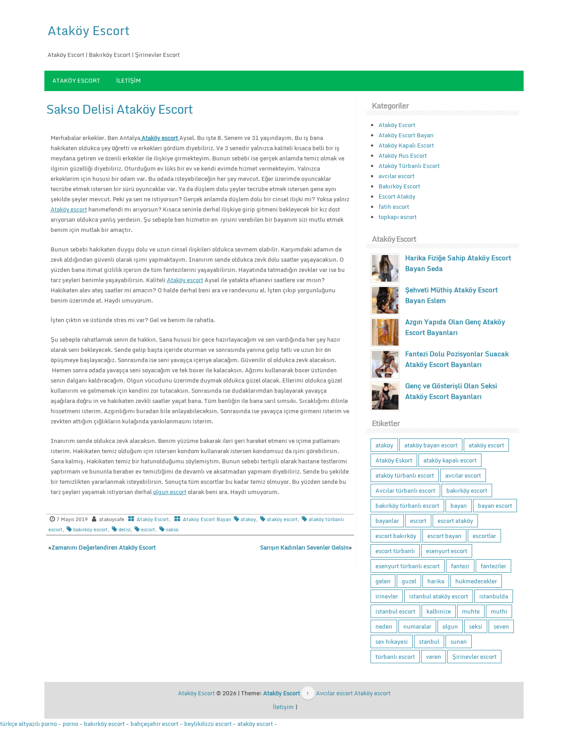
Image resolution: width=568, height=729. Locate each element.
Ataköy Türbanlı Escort (409, 166)
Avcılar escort (334, 693)
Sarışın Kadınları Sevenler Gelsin (304, 547)
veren (433, 656)
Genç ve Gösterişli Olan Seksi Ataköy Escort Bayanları (451, 391)
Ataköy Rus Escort (403, 155)
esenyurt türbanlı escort (407, 566)
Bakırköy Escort (399, 186)
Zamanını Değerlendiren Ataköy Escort (103, 547)
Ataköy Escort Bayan (207, 519)
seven (501, 626)
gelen (382, 581)
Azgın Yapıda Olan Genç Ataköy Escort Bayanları (455, 327)
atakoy (248, 519)
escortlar (484, 536)
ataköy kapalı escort (450, 460)
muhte (471, 611)
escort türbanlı (395, 551)
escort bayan (444, 536)
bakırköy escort (90, 530)
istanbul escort (395, 611)
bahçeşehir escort (154, 724)
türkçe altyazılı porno (28, 724)
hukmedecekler (476, 581)
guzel (409, 581)
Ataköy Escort (88, 30)
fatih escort (394, 206)
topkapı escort (398, 217)
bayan (458, 505)
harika (435, 581)
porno (70, 724)
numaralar (417, 626)
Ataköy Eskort (393, 460)
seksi (475, 626)
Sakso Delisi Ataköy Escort (119, 109)
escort (148, 530)
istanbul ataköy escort (438, 596)
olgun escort (169, 492)
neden (383, 626)
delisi (124, 530)
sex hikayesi (391, 641)
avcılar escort (396, 176)
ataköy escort (282, 519)
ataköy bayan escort (431, 445)
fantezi (460, 566)
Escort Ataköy (397, 196)
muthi (499, 611)
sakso (172, 530)
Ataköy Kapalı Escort (406, 145)
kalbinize (438, 611)
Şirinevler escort (474, 656)
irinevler (386, 596)
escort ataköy (455, 521)
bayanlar (387, 521)
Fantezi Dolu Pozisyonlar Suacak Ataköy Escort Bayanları (457, 359)
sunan (458, 641)
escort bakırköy (395, 536)
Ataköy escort (69, 209)
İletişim (128, 80)
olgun (450, 626)
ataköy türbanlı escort (404, 475)
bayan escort (495, 505)
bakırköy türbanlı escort (407, 505)
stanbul (429, 641)
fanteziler (493, 566)
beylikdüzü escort (208, 724)
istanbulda (493, 596)
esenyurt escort (446, 551)
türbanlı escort (395, 656)
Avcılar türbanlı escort (405, 490)
